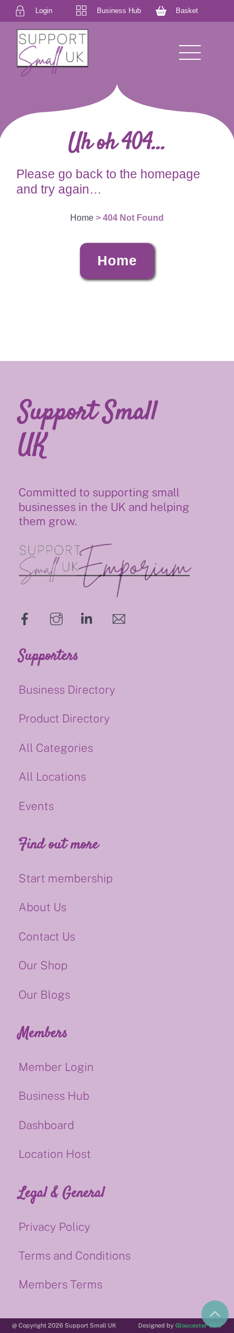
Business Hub (54, 1095)
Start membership (66, 878)
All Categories (56, 748)
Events (36, 806)
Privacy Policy (54, 1227)
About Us (42, 907)
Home (117, 260)
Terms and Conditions (75, 1255)
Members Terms (60, 1284)
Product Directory (64, 718)
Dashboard (46, 1125)
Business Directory (67, 689)
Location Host (55, 1154)
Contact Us (47, 936)
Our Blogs (44, 994)
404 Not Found (133, 217)
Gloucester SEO (198, 1325)
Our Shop (43, 965)
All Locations (52, 776)
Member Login (56, 1067)
